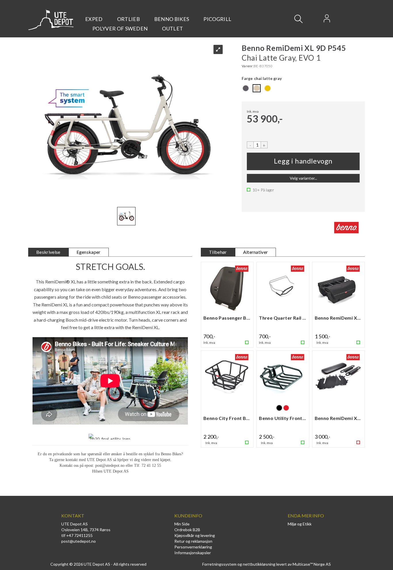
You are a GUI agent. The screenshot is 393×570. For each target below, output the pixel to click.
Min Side (182, 523)
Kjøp (303, 161)
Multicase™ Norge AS (312, 564)
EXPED (94, 19)
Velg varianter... (303, 178)
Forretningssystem (219, 564)
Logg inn (327, 20)
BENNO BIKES (171, 19)
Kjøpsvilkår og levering (194, 535)
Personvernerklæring (193, 546)
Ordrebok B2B (187, 529)
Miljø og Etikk (300, 523)
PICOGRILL (217, 19)
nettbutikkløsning (259, 564)
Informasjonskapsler (192, 552)
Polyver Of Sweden (120, 28)
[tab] (48, 252)
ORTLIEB (128, 19)
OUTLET (172, 28)
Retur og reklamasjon (193, 541)
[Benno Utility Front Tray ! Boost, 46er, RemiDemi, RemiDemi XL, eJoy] (282, 378)
